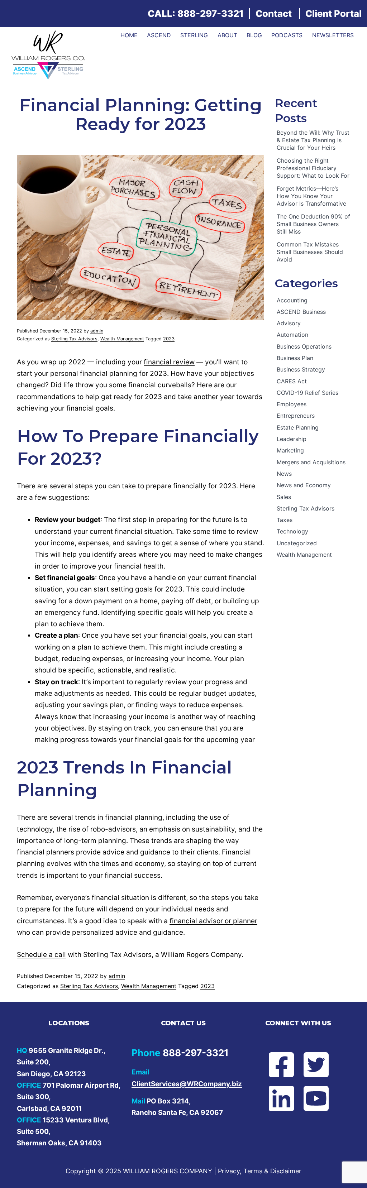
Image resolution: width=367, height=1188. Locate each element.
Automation (292, 334)
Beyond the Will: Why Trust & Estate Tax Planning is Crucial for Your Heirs (313, 140)
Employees (291, 404)
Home (129, 35)
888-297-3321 (210, 13)
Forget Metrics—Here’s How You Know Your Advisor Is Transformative (311, 196)
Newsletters (333, 35)
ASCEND (159, 35)
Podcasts (286, 35)
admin (96, 331)
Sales (284, 496)
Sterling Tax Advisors (74, 338)
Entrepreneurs (296, 415)
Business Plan (295, 357)
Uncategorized (297, 543)
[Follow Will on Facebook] (281, 1064)
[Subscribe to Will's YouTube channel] (316, 1098)
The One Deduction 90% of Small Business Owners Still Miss (313, 224)
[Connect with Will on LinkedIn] (281, 1098)
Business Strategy (301, 369)
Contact (274, 13)
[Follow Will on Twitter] (316, 1064)
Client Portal (333, 13)
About (227, 35)
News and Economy (304, 485)
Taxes (284, 519)
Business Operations (304, 346)
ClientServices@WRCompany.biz (187, 1084)
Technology (292, 531)
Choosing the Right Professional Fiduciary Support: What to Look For (313, 168)
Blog (254, 35)
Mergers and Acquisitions (311, 462)
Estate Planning (298, 427)
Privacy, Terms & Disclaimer (259, 1171)
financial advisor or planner (213, 921)
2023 (169, 338)
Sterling (194, 35)
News (284, 473)
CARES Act (292, 381)
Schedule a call (41, 954)
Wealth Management (122, 338)
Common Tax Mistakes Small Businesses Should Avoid (310, 252)
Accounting (292, 300)
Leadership (291, 438)
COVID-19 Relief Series (307, 392)
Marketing (290, 450)
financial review (169, 362)
